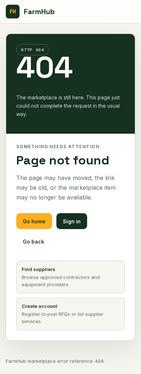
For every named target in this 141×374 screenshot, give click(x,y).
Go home (34, 221)
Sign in (72, 221)
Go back (33, 241)
